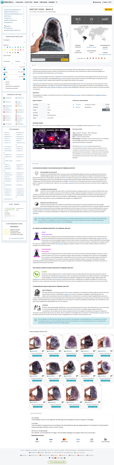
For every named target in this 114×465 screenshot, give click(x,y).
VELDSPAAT (8, 195)
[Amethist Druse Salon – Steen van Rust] (88, 366)
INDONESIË (8, 109)
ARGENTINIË (20, 97)
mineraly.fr (25, 455)
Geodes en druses (49, 6)
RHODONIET (8, 178)
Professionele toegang (70, 450)
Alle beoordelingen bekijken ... (17, 238)
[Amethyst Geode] (90, 58)
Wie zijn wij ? (50, 450)
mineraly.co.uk (34, 455)
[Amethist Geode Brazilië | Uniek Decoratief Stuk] (56, 392)
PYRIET (7, 176)
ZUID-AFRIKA (8, 124)
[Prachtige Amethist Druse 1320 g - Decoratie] (71, 342)
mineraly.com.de (45, 455)
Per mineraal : (7, 61)
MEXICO (7, 116)
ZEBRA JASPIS (9, 199)
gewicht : (6, 72)
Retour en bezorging (59, 450)
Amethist (105, 49)
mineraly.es (64, 455)
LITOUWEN (20, 109)
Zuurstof (78, 104)
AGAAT (7, 132)
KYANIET (19, 166)
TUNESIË (8, 120)
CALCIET (7, 142)
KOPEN (108, 9)
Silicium (78, 107)
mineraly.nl (73, 455)
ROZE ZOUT (20, 180)
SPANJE (19, 105)
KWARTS (8, 166)
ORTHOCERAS (8, 174)
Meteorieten (8, 22)
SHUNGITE (8, 188)
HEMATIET (20, 156)
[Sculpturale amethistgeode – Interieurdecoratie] (88, 342)
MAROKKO (8, 112)
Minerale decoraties (11, 11)
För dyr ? (105, 22)
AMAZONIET (20, 132)
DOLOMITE (8, 148)
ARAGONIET (20, 138)
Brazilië (91, 52)
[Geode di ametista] (96, 58)
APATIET (7, 138)
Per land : (18, 61)
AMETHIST (20, 134)
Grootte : (6, 77)
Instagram (48, 452)
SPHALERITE (8, 190)
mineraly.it (55, 455)
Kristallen (40, 6)
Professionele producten (12, 30)
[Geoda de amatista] (99, 58)
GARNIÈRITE (8, 154)
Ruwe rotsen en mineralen (12, 9)
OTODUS (20, 174)
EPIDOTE (20, 148)
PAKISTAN (8, 118)
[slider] (4, 69)
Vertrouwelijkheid (42, 450)
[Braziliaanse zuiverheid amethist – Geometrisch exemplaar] (71, 366)
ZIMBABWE (20, 124)
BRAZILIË (8, 101)
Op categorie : (6, 40)
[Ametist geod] (104, 58)
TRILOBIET (8, 192)
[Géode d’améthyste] (88, 58)
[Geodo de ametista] (102, 58)
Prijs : (5, 67)
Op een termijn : (7, 55)
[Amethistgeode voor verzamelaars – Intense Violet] (92, 392)
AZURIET (7, 140)
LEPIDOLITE (20, 168)
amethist (34, 351)
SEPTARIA (20, 184)
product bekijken (37, 355)
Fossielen (8, 18)
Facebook (41, 452)
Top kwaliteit (8, 28)
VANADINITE (20, 192)
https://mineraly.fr (80, 452)
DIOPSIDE (20, 146)
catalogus (33, 6)
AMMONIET (8, 136)
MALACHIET (8, 172)
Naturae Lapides (96, 125)
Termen (22, 450)
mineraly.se (91, 455)
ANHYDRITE (20, 136)
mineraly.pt (82, 455)
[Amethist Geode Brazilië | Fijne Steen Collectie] (54, 342)
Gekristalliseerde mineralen (13, 14)
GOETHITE (20, 154)
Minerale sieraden (10, 20)
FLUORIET (20, 150)
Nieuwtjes (7, 26)
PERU (19, 116)
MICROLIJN (20, 172)
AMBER (7, 134)
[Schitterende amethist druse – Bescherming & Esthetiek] (54, 366)
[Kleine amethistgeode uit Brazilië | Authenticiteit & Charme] (37, 392)
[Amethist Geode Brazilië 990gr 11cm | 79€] (105, 342)
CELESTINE (8, 146)
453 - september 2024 (105, 54)
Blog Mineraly (33, 452)
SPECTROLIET (20, 188)
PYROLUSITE (20, 176)
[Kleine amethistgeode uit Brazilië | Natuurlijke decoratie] (105, 366)
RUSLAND (20, 118)
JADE (19, 160)
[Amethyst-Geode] (93, 58)
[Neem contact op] (56, 2)
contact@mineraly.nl (68, 452)
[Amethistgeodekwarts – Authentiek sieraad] (74, 392)
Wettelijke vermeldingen (31, 450)
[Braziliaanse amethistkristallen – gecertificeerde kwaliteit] (37, 342)
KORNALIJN (20, 164)
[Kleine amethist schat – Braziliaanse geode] (37, 366)
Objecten (8, 16)
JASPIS (7, 164)
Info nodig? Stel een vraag (38, 59)
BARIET (19, 140)
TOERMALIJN (20, 190)
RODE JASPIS (20, 178)
